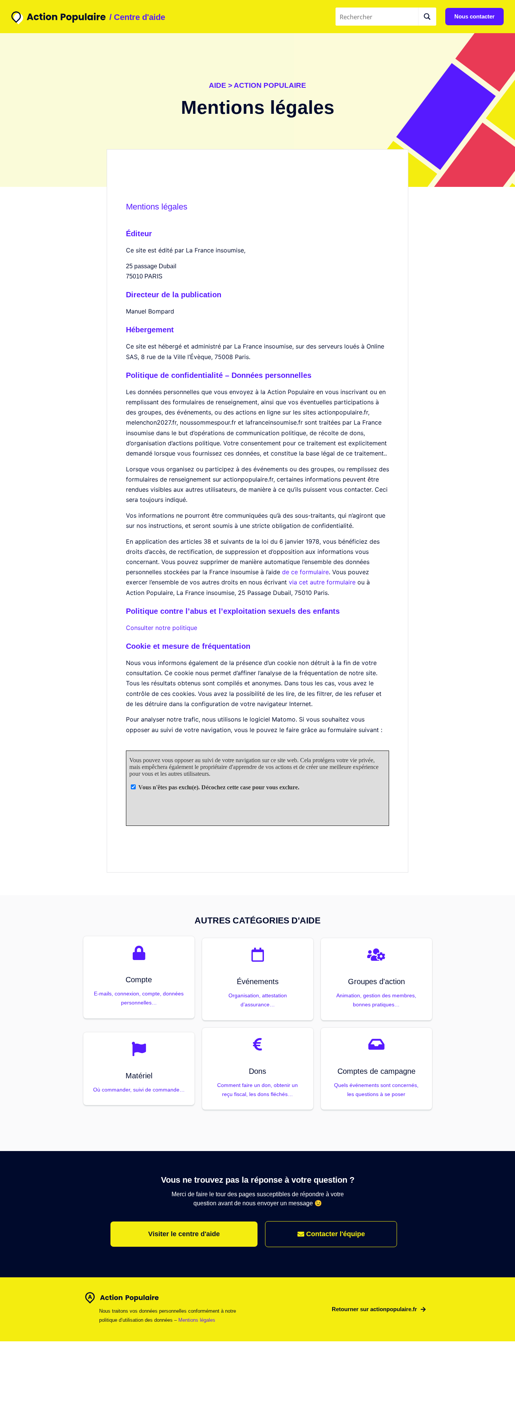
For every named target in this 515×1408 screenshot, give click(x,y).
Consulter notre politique (161, 627)
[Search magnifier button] (427, 17)
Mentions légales (196, 1320)
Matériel (139, 1076)
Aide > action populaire (257, 85)
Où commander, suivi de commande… (139, 1090)
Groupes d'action (376, 981)
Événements (258, 981)
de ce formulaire (305, 572)
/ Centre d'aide (137, 17)
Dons (257, 1071)
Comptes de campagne (376, 1071)
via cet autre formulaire (322, 582)
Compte (139, 979)
